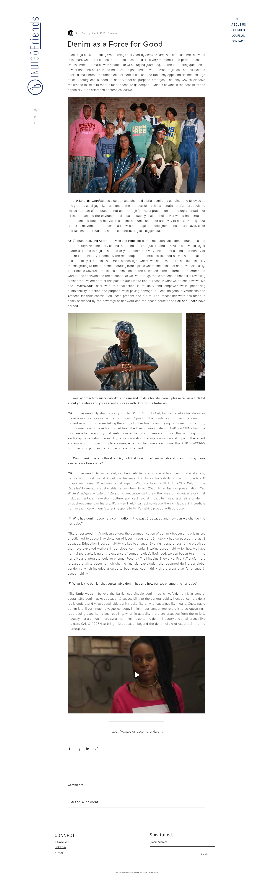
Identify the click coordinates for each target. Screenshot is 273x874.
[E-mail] (35, 123)
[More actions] (203, 33)
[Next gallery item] (201, 352)
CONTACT (238, 41)
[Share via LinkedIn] (88, 749)
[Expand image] (125, 352)
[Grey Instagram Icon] (35, 110)
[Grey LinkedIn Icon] (35, 117)
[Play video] (136, 674)
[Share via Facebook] (69, 749)
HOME (235, 19)
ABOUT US (238, 24)
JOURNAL (238, 35)
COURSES (238, 30)
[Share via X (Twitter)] (78, 749)
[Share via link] (97, 749)
